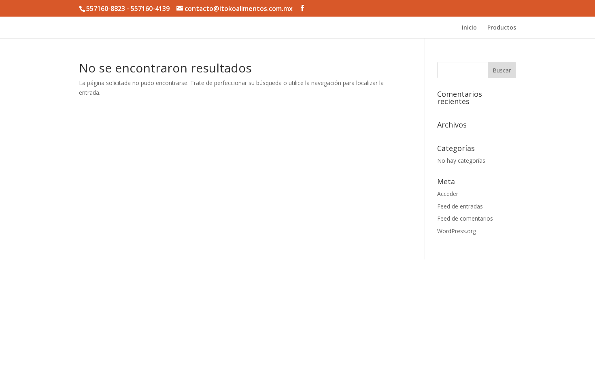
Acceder (447, 194)
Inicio (469, 28)
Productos (501, 28)
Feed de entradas (460, 206)
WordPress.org (456, 231)
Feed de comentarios (465, 218)
